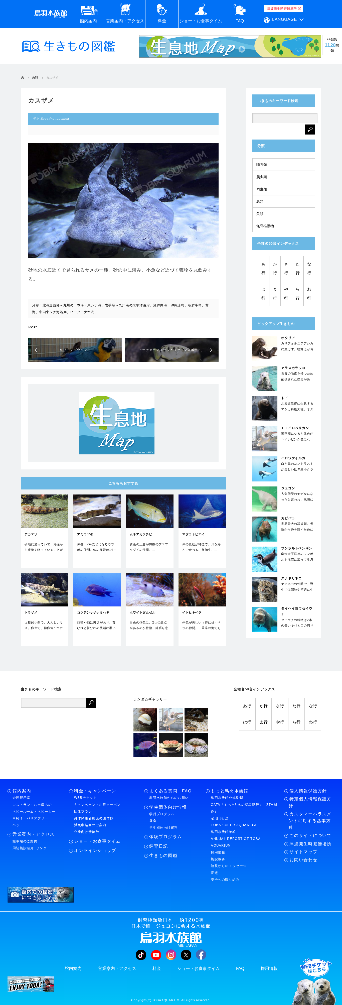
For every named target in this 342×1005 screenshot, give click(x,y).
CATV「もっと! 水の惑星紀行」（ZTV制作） (244, 808)
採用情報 (218, 852)
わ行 (309, 293)
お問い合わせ (303, 859)
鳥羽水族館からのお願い (169, 798)
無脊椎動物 (265, 226)
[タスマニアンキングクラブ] (171, 745)
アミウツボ (85, 534)
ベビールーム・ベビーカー (34, 811)
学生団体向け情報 (168, 807)
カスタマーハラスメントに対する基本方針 (310, 821)
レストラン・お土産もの (32, 805)
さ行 (286, 268)
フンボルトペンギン (296, 548)
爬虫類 (261, 177)
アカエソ (31, 534)
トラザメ (31, 612)
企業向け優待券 (86, 832)
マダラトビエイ (193, 534)
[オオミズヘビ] (196, 719)
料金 (156, 968)
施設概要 (218, 859)
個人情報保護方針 (308, 791)
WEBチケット (85, 798)
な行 (309, 268)
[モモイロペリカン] (171, 719)
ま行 (275, 293)
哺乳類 (261, 165)
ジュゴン (288, 488)
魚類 (259, 214)
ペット (18, 825)
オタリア (288, 338)
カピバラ (288, 518)
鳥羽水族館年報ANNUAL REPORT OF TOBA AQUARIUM (235, 838)
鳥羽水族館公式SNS (227, 798)
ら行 (298, 293)
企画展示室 (22, 798)
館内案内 (22, 791)
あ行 (263, 268)
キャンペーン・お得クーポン (97, 805)
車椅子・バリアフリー (30, 818)
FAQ (240, 968)
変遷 (214, 873)
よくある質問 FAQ (170, 791)
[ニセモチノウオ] (145, 745)
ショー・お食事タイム (97, 841)
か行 (275, 268)
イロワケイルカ (293, 458)
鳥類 (259, 201)
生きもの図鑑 (163, 855)
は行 (263, 293)
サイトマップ (303, 851)
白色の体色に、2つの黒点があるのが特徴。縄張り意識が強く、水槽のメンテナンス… (149, 631)
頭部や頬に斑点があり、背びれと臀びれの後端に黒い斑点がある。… (96, 628)
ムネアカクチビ (141, 534)
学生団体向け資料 (163, 827)
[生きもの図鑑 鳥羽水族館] (68, 46)
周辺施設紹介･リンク (30, 848)
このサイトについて (310, 835)
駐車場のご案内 (25, 841)
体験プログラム (165, 836)
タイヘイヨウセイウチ (296, 611)
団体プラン (83, 811)
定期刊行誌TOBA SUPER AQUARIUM (233, 821)
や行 (286, 293)
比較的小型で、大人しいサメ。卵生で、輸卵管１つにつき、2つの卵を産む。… (44, 628)
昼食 (152, 821)
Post (32, 327)
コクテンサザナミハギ (93, 612)
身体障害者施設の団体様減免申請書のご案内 (93, 821)
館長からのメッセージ (229, 866)
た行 (298, 268)
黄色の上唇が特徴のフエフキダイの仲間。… (149, 547)
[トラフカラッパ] (196, 745)
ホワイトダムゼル (142, 612)
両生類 (261, 189)
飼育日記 (158, 846)
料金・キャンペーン (95, 791)
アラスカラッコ (293, 368)
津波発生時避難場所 (310, 843)
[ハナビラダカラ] (145, 719)
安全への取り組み (225, 880)
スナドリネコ (291, 578)
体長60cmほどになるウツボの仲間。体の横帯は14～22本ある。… (96, 550)
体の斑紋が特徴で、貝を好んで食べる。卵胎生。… (201, 547)
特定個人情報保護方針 (310, 802)
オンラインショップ (95, 850)
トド (284, 398)
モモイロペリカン (295, 428)
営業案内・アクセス (34, 834)
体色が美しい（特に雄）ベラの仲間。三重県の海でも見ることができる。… (201, 628)
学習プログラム (161, 814)
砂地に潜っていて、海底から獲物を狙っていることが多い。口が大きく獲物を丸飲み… (44, 552)
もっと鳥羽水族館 (229, 791)
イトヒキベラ (192, 612)
